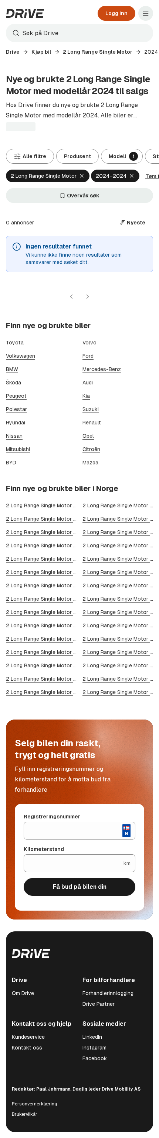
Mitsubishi (18, 449)
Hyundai (15, 423)
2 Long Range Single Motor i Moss (47, 572)
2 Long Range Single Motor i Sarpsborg (53, 652)
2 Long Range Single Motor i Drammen (52, 545)
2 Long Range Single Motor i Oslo (47, 505)
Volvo (89, 343)
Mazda (90, 462)
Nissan (14, 436)
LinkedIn (92, 1037)
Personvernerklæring (34, 1104)
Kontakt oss (27, 1048)
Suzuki (90, 409)
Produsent (77, 156)
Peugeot (16, 396)
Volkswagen (20, 356)
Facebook (94, 1058)
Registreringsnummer (52, 817)
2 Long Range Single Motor (97, 52)
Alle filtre (34, 156)
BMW (12, 369)
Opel (88, 436)
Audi (87, 383)
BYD (11, 462)
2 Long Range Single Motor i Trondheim (53, 519)
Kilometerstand (44, 849)
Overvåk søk (83, 195)
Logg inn (116, 13)
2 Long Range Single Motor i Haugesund (54, 692)
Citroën (91, 449)
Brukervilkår (24, 1114)
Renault (91, 423)
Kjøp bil (41, 52)
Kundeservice (28, 1037)
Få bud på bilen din (79, 886)
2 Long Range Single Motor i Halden (49, 612)
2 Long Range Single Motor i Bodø (47, 585)
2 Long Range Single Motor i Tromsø (50, 559)
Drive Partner (98, 1004)
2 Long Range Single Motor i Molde (48, 625)
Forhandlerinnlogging (107, 993)
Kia (86, 396)
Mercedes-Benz (101, 369)
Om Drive (23, 993)
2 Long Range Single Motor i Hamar (48, 599)
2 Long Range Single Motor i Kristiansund (56, 665)
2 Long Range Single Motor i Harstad (50, 639)
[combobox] (79, 33)
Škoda (13, 383)
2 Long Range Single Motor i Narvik (48, 679)
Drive (13, 52)
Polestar (16, 409)
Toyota (15, 343)
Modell (122, 156)
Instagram (94, 1048)
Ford (88, 356)
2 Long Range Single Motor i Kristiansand (56, 532)
